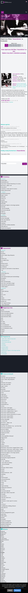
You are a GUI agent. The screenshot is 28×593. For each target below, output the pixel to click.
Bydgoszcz (3, 534)
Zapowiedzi (7, 248)
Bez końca (3, 275)
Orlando (2, 298)
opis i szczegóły (12, 36)
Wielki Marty (3, 514)
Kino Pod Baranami (5, 324)
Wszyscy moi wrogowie (6, 228)
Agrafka (2, 310)
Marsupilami (3, 278)
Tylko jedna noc (4, 226)
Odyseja (3, 343)
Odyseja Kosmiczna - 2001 (6, 472)
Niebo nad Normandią (5, 281)
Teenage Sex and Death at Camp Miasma (10, 268)
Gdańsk (2, 544)
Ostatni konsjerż (4, 477)
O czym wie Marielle (5, 208)
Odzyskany (3, 223)
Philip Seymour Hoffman (21, 85)
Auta (2, 256)
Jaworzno (3, 548)
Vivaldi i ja (3, 211)
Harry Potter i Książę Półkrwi (7, 416)
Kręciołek (3, 200)
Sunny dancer (4, 187)
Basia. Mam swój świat (6, 384)
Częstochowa (4, 538)
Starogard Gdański (5, 569)
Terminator (3, 499)
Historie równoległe (5, 218)
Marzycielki (3, 203)
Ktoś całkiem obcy (5, 260)
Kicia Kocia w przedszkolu (6, 427)
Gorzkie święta (4, 180)
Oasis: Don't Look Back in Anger (8, 283)
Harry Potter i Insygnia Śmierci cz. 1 (8, 409)
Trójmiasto (3, 573)
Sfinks (2, 333)
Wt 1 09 (12, 45)
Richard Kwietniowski (8, 18)
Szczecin (2, 570)
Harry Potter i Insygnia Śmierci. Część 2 (9, 411)
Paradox (2, 331)
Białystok (3, 531)
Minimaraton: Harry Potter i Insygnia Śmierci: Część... (12, 447)
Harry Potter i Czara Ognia (6, 407)
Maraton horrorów (5, 446)
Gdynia (2, 545)
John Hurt (21, 86)
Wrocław (2, 577)
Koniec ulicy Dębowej (5, 219)
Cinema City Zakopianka (6, 315)
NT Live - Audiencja (5, 461)
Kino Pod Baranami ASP (6, 326)
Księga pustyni (4, 201)
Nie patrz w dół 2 (4, 265)
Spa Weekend (4, 266)
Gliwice (2, 546)
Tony (2, 270)
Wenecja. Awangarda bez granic (7, 512)
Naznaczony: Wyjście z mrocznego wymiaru (10, 205)
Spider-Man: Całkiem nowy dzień (9, 338)
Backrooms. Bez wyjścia (6, 382)
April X (2, 289)
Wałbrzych (3, 576)
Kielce (2, 551)
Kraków (2, 552)
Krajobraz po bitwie (5, 432)
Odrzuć (10, 590)
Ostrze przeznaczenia (5, 479)
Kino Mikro (3, 323)
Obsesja (2, 469)
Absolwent (3, 253)
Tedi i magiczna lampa (5, 303)
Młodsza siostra (4, 263)
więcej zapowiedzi (5, 304)
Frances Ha (3, 198)
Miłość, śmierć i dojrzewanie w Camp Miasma (10, 451)
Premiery (6, 177)
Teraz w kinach (8, 374)
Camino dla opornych (5, 391)
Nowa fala (3, 206)
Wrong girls (3, 213)
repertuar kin (6, 36)
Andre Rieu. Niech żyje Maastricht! (8, 377)
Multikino (3, 329)
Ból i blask (3, 387)
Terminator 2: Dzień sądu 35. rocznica (9, 188)
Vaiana (2, 509)
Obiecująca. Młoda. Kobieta (7, 467)
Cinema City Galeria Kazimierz (7, 313)
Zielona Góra (3, 582)
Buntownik (3, 196)
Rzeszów (3, 565)
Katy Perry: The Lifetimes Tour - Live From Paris (11, 426)
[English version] (26, 1)
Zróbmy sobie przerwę (5, 190)
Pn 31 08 (9, 45)
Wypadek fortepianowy (6, 524)
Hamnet (2, 406)
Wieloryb (2, 517)
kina (8, 2)
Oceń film (11, 102)
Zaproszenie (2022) (5, 525)
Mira (2, 261)
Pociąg (2, 482)
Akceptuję (17, 590)
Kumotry (2, 439)
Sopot (2, 566)
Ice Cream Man (4, 421)
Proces (2, 484)
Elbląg (2, 541)
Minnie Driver (15, 86)
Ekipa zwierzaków (4, 397)
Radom (2, 560)
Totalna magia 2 (4, 286)
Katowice (3, 549)
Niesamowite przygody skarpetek (8, 457)
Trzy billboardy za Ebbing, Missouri (8, 506)
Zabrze (2, 579)
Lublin (2, 553)
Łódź (2, 555)
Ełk (1, 542)
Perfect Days (3, 480)
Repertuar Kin (8, 308)
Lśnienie (2, 444)
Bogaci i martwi (4, 195)
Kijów (2, 319)
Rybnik (2, 563)
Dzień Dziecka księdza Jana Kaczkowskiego (10, 276)
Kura (2, 293)
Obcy (2, 296)
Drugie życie (3, 394)
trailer (17, 36)
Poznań (2, 559)
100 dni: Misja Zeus (5, 273)
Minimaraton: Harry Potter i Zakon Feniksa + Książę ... (12, 449)
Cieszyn (2, 537)
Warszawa (3, 575)
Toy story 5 (3, 504)
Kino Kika (3, 321)
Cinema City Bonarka (5, 311)
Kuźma (2, 441)
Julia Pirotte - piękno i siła (6, 185)
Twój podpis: (4, 163)
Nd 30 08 (6, 45)
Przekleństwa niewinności (6, 487)
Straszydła (4, 353)
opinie (20, 36)
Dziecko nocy (3, 258)
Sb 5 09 (22, 45)
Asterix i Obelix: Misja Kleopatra (7, 255)
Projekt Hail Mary (4, 485)
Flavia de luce (4, 216)
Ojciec (2, 476)
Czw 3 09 (17, 45)
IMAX (2, 318)
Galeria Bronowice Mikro (6, 316)
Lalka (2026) (3, 221)
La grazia (3, 442)
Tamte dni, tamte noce (6, 497)
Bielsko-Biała (3, 532)
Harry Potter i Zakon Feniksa (7, 417)
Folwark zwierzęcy (4, 291)
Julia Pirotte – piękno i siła (6, 422)
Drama (2, 392)
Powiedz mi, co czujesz (6, 299)
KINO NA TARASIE (5, 429)
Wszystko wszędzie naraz (6, 522)
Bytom (2, 535)
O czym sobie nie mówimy (6, 462)
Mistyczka (3, 280)
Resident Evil (3, 301)
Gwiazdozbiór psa (4, 182)
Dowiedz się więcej (20, 587)
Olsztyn (2, 556)
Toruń (2, 572)
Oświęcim (3, 558)
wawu (2, 126)
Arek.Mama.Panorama (5, 193)
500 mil (2, 252)
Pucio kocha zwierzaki (5, 210)
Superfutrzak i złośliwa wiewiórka (8, 224)
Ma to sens (3, 294)
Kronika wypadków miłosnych (7, 436)
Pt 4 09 (20, 45)
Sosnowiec (3, 568)
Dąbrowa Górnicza (5, 539)
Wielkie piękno (4, 515)
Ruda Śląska (3, 562)
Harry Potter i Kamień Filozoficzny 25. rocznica (11, 183)
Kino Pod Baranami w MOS (6, 328)
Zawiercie (3, 580)
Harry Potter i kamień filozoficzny (8, 412)
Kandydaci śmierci (4, 424)
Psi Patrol (4, 345)
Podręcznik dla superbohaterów (7, 285)
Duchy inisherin (4, 396)
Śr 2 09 (15, 45)
